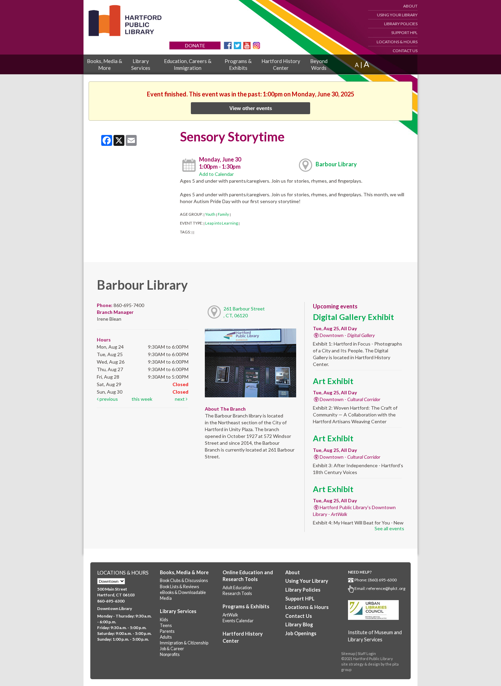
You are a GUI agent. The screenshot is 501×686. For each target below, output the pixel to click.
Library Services (140, 64)
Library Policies (401, 23)
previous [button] (108, 399)
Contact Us (405, 50)
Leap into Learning (221, 223)
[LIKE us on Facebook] (228, 45)
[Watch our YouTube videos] (247, 45)
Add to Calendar (216, 174)
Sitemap (348, 653)
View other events (250, 108)
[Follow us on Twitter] (237, 45)
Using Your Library (397, 14)
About (410, 6)
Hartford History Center (280, 64)
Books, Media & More (104, 64)
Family (223, 214)
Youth (210, 214)
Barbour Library (336, 164)
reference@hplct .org (385, 588)
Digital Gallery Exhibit (353, 317)
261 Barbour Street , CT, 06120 (244, 312)
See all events (389, 528)
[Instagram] (256, 45)
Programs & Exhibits (238, 64)
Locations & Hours (397, 41)
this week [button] (142, 399)
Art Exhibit (333, 381)
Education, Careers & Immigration (187, 64)
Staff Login (367, 653)
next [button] (180, 399)
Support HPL (404, 32)
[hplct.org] (125, 20)
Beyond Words (319, 64)
